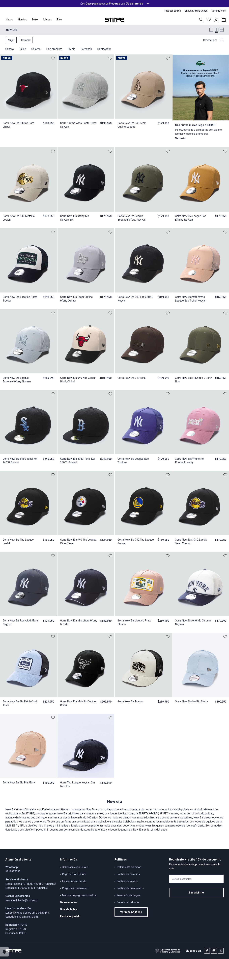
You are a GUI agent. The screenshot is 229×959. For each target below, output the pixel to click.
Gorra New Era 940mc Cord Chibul (18, 124)
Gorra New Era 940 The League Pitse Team (78, 541)
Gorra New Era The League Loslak (18, 541)
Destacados (104, 49)
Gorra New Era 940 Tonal (132, 377)
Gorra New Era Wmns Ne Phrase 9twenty (189, 460)
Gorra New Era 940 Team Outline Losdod (132, 124)
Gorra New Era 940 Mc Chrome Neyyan (193, 622)
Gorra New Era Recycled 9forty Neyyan (21, 622)
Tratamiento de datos (129, 867)
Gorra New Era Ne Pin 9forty (191, 701)
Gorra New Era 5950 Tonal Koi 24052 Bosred (77, 460)
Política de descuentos (130, 888)
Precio (71, 49)
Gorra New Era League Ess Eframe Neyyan (190, 217)
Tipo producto (54, 49)
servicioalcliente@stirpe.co (21, 900)
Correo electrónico (181, 879)
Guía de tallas (68, 909)
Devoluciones (68, 902)
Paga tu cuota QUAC (73, 874)
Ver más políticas (131, 912)
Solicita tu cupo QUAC (75, 867)
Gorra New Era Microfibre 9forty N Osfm (78, 622)
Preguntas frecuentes (75, 888)
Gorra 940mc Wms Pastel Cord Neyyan (78, 124)
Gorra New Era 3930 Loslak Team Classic (191, 541)
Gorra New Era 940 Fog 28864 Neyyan (135, 298)
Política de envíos (127, 881)
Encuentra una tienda (74, 881)
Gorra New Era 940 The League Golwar (136, 541)
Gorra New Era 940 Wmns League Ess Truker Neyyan (190, 298)
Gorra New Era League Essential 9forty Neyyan (132, 217)
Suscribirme (196, 892)
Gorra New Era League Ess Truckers (133, 460)
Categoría (86, 49)
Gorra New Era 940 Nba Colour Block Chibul (78, 379)
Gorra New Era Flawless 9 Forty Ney (193, 379)
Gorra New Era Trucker (130, 701)
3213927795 (12, 871)
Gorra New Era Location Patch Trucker (20, 298)
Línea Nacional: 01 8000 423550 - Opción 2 (30, 883)
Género (9, 49)
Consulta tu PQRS (15, 933)
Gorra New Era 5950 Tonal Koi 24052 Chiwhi (20, 460)
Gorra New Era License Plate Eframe (134, 622)
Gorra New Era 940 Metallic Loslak (19, 217)
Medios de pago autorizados (79, 895)
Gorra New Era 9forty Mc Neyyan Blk (74, 217)
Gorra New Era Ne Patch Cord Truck (20, 703)
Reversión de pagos (128, 895)
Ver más (180, 138)
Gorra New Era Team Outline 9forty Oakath (76, 298)
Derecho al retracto (128, 902)
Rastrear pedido (70, 916)
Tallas (22, 49)
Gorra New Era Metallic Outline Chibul (78, 703)
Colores (36, 49)
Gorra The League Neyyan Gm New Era (77, 784)
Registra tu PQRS (15, 929)
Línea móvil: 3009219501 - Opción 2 (26, 887)
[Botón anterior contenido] (52, 86)
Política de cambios (128, 874)
